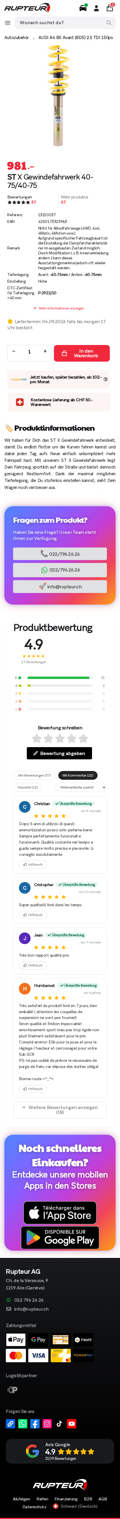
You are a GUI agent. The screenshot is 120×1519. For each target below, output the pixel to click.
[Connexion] (96, 8)
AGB (102, 1499)
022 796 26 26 (29, 1300)
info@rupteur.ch (60, 586)
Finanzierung (65, 1499)
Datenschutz (34, 1506)
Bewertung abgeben (62, 753)
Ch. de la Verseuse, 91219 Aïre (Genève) (27, 1280)
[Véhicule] (83, 8)
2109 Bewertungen (60, 1458)
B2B (88, 1499)
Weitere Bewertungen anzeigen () (63, 1109)
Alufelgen (21, 1499)
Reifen (42, 1499)
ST (63, 202)
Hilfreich (36, 864)
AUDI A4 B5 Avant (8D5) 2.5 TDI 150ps (75, 37)
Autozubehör (16, 37)
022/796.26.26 (60, 553)
